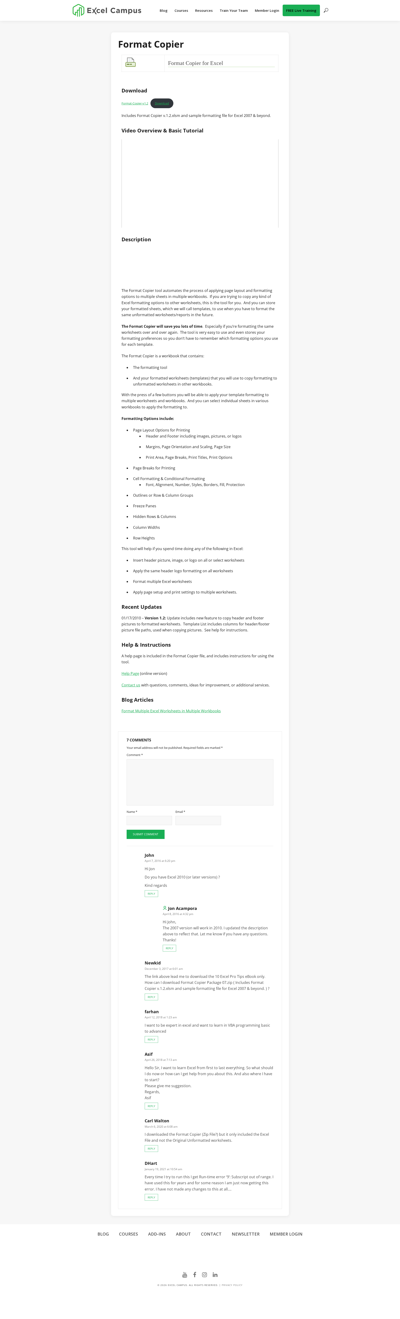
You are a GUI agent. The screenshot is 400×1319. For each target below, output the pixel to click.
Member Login (267, 10)
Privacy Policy (232, 1285)
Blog (164, 10)
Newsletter (245, 1234)
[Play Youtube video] (200, 183)
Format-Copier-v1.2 (135, 103)
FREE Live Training (301, 10)
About (183, 1234)
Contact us (131, 685)
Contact (211, 1234)
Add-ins (157, 1234)
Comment (135, 755)
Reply (151, 893)
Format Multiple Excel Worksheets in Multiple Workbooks (171, 710)
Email (180, 812)
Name (132, 812)
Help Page (130, 673)
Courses (181, 10)
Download (162, 103)
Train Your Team (234, 10)
